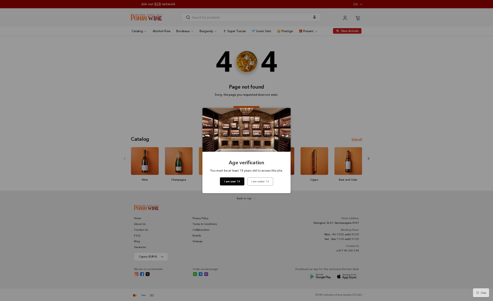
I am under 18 (260, 181)
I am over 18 (232, 181)
